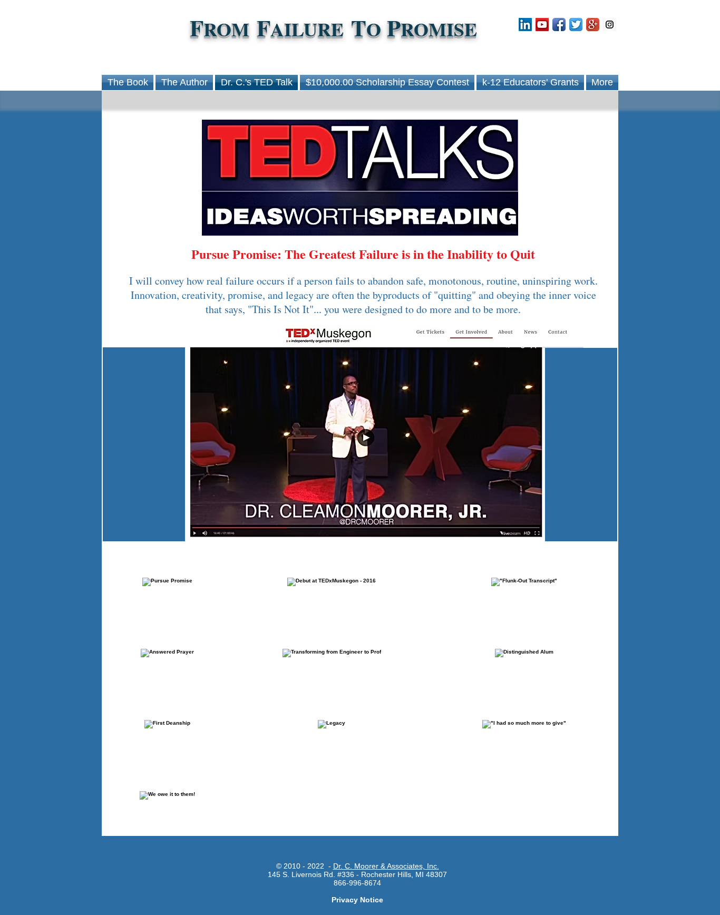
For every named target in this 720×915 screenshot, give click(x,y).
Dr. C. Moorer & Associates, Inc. (386, 866)
